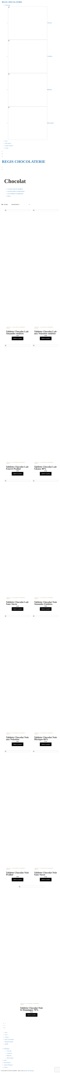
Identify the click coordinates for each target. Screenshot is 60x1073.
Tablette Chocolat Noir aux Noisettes (17, 738)
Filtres (6, 204)
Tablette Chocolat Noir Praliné (17, 873)
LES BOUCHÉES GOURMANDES (15, 191)
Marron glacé (50, 123)
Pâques (9, 196)
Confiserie (49, 56)
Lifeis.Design (30, 1070)
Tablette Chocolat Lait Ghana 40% (45, 467)
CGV (6, 1034)
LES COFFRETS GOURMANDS (15, 193)
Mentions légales (9, 1041)
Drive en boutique (9, 1039)
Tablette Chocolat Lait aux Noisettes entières (45, 332)
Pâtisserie (49, 89)
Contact (6, 148)
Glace (6, 141)
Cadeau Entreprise (9, 145)
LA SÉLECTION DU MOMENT (15, 189)
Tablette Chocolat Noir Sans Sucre (45, 873)
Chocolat (49, 23)
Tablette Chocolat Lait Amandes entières (17, 332)
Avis (6, 1032)
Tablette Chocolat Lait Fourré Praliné (17, 467)
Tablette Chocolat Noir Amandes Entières (45, 603)
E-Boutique (7, 5)
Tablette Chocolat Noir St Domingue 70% (31, 1009)
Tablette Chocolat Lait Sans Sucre (17, 603)
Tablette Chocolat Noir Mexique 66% (45, 738)
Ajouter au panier (17, 338)
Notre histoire (8, 143)
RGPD (6, 1044)
